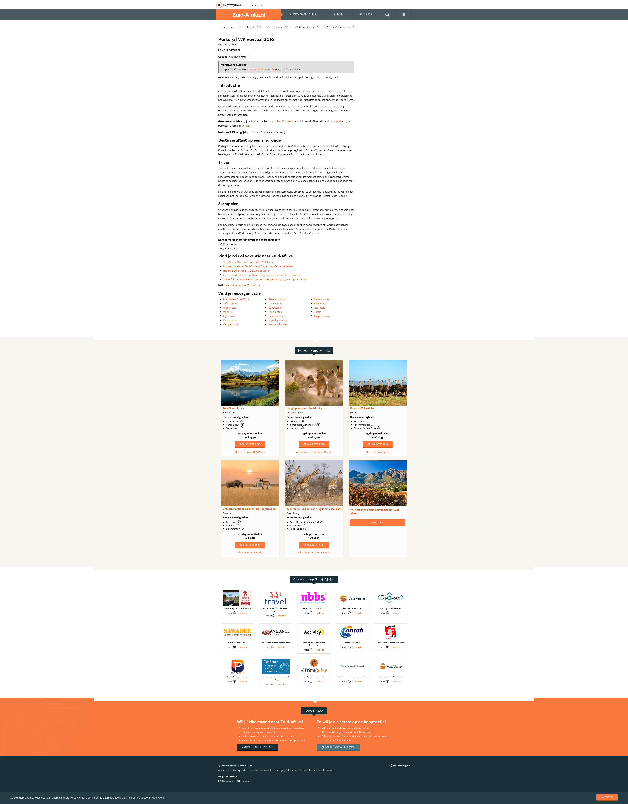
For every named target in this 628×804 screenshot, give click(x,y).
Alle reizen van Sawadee (250, 552)
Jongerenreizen (322, 316)
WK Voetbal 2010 (274, 27)
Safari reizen (230, 303)
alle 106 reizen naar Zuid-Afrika (242, 285)
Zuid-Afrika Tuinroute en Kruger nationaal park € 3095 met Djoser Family (264, 279)
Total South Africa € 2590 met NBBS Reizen (248, 262)
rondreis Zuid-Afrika (263, 69)
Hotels (317, 312)
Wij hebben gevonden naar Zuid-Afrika (375, 511)
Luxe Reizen (275, 303)
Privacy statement (299, 770)
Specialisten (275, 312)
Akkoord (607, 797)
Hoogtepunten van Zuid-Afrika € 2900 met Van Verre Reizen (258, 266)
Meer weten (158, 797)
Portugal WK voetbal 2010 (338, 27)
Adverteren (223, 770)
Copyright (282, 770)
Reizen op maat (277, 299)
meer (230, 612)
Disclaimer (317, 770)
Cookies (329, 770)
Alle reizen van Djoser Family (314, 552)
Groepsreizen (230, 320)
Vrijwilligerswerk (278, 320)
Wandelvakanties (278, 324)
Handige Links (239, 770)
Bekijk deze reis (250, 444)
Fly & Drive (229, 316)
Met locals (319, 308)
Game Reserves (277, 316)
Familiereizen (321, 303)
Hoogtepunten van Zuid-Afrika (304, 408)
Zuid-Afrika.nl (229, 27)
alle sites (254, 5)
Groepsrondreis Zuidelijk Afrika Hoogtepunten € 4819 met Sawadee (262, 275)
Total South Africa (233, 408)
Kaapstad (336, 121)
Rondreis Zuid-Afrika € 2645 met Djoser (246, 271)
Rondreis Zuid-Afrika (362, 408)
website (243, 613)
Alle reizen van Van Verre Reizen (314, 452)
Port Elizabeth (285, 121)
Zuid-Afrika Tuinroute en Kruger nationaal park (314, 509)
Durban (245, 125)
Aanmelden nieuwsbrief (257, 747)
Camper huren (231, 324)
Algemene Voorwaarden (262, 770)
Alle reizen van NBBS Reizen (250, 452)
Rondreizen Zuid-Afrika (236, 299)
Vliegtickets (229, 308)
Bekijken (377, 522)
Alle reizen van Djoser (378, 452)
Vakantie (228, 312)
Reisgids (250, 27)
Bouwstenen (275, 308)
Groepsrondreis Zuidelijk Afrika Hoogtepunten (249, 509)
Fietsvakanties (321, 299)
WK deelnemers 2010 (304, 27)
